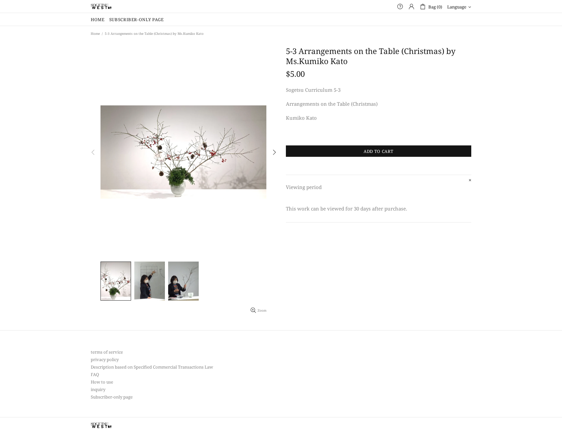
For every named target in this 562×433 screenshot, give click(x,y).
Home (95, 33)
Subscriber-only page (112, 397)
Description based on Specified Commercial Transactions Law (152, 367)
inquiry (98, 389)
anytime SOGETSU (101, 6)
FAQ (95, 374)
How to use (102, 382)
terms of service (107, 352)
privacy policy (105, 359)
